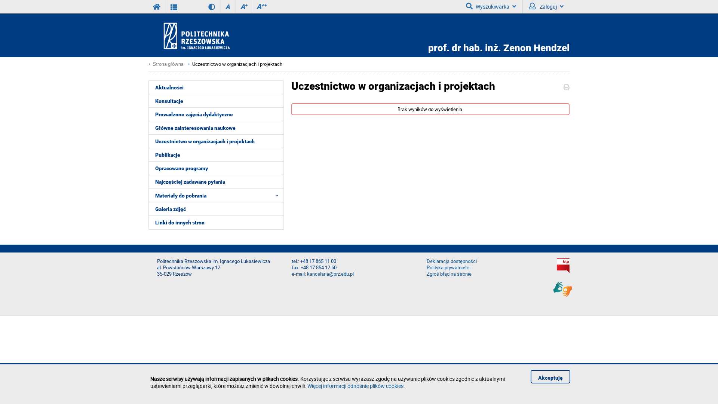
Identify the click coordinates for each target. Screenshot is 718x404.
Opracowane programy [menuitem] (181, 168)
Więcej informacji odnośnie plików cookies (355, 385)
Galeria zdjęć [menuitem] (170, 209)
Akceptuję (550, 378)
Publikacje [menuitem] (167, 155)
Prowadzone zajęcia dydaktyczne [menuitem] (194, 114)
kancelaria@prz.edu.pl (330, 274)
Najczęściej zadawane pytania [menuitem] (190, 182)
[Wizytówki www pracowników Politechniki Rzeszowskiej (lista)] (174, 6)
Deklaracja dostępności (452, 261)
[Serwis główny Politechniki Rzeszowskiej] (157, 6)
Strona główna (168, 64)
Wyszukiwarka (492, 6)
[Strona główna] (218, 36)
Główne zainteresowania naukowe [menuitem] (195, 128)
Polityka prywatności (448, 267)
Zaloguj (547, 6)
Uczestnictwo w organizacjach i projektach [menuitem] (205, 141)
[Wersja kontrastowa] (206, 6)
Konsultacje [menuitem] (169, 101)
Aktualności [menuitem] (169, 88)
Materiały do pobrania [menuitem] (180, 196)
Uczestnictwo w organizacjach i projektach (237, 64)
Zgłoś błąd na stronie (449, 274)
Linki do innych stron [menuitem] (180, 223)
